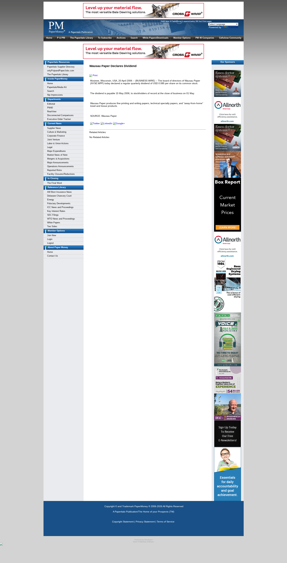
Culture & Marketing (56, 132)
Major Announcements (58, 162)
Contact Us (52, 256)
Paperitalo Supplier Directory (61, 67)
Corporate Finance (56, 136)
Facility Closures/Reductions (61, 174)
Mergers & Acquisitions (58, 158)
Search (134, 38)
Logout (50, 243)
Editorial (51, 104)
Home (49, 38)
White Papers (53, 222)
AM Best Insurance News (59, 192)
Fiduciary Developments (58, 203)
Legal (49, 147)
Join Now (51, 235)
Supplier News (54, 128)
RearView (51, 111)
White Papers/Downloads (155, 38)
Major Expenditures (56, 151)
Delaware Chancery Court (59, 196)
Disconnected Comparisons (60, 115)
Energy (50, 199)
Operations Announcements (60, 166)
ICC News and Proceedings (60, 207)
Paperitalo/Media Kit (57, 87)
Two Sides (52, 226)
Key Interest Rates (56, 211)
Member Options (182, 38)
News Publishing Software (143, 542)
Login (49, 239)
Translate (233, 27)
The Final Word (54, 183)
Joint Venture (53, 139)
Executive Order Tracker (59, 119)
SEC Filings (53, 215)
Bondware (148, 540)
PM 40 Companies (204, 38)
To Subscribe (105, 38)
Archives (121, 38)
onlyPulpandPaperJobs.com (60, 70)
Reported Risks (54, 170)
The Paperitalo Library (81, 38)
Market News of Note (57, 155)
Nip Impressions (55, 95)
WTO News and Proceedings (61, 218)
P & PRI (61, 38)
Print (94, 75)
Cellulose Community (230, 38)
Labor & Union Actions (58, 143)
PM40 (50, 107)
